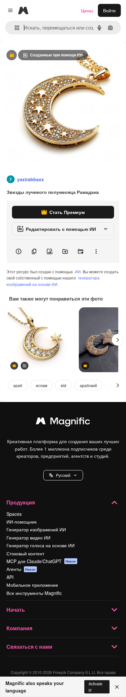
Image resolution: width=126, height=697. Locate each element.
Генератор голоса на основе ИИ (40, 545)
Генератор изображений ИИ (36, 529)
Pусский (63, 475)
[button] (63, 475)
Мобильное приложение (32, 585)
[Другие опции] (95, 251)
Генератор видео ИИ (28, 537)
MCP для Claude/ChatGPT (41, 561)
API (10, 577)
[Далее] (117, 339)
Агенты (21, 569)
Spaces (14, 514)
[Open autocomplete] (14, 27)
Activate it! (95, 686)
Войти (109, 10)
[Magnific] (63, 422)
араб (17, 385)
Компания (19, 628)
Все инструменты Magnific (34, 593)
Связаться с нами (29, 646)
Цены (87, 10)
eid (63, 385)
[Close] (117, 687)
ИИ (78, 271)
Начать (15, 609)
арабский (88, 385)
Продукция (20, 502)
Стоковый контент (25, 553)
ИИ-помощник (21, 521)
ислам (41, 385)
